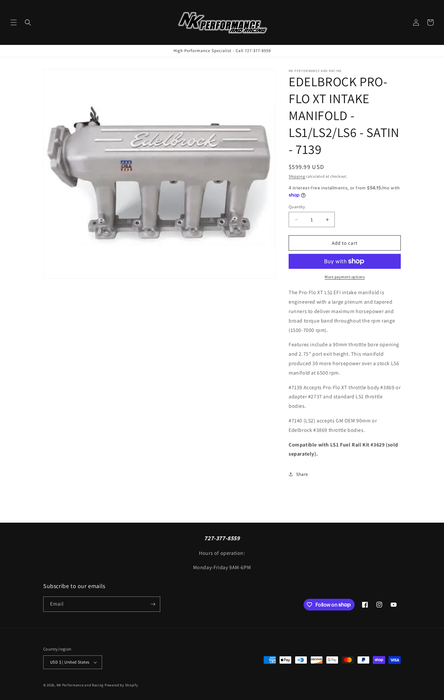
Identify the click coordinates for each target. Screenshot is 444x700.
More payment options (345, 276)
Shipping (297, 176)
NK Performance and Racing (80, 685)
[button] (14, 22)
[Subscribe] (153, 604)
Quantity (297, 207)
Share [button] (302, 474)
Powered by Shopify (121, 685)
